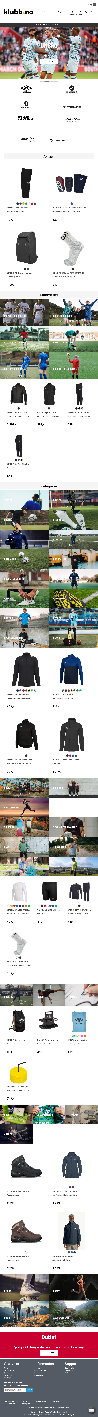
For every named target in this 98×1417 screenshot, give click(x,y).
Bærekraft (56, 1401)
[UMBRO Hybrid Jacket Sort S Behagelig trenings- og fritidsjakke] (18, 394)
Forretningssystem (30, 1415)
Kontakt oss (69, 1370)
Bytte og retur (9, 1375)
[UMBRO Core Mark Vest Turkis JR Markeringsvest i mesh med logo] (79, 1021)
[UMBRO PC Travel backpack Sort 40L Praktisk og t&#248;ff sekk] (26, 248)
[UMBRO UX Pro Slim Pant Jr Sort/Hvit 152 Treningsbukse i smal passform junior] (18, 445)
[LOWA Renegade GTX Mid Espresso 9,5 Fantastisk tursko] (26, 1231)
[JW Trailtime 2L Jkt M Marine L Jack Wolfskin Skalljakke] (71, 1231)
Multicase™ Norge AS (68, 1415)
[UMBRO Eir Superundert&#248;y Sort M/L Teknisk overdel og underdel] (79, 891)
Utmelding (23, 1385)
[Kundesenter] (73, 12)
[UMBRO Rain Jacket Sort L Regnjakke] (71, 735)
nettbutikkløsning (45, 1415)
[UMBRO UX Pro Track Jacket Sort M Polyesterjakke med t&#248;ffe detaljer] (26, 735)
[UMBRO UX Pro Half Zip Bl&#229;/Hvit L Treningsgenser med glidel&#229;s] (71, 669)
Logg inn (80, 12)
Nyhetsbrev (38, 1375)
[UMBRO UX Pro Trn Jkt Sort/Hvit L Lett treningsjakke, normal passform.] (26, 669)
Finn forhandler (40, 1370)
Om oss (37, 1368)
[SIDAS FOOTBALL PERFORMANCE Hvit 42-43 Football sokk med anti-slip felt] (71, 248)
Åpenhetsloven (41, 1401)
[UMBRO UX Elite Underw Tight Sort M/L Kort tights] (49, 891)
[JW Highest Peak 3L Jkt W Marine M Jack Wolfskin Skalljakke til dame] (71, 1166)
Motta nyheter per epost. (14, 1382)
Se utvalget (49, 67)
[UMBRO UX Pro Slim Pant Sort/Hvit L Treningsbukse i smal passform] (79, 394)
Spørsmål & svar (71, 1373)
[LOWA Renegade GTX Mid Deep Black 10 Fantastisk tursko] (26, 1166)
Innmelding (10, 1385)
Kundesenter (69, 1368)
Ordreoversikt (9, 1370)
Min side (7, 1368)
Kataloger (7, 1378)
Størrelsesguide (40, 1373)
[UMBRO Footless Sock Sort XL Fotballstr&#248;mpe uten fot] (26, 183)
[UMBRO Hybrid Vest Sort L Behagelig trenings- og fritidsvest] (49, 394)
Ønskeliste (8, 1373)
